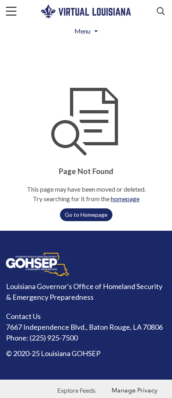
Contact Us (23, 316)
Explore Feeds (76, 390)
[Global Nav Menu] (11, 11)
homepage (125, 198)
